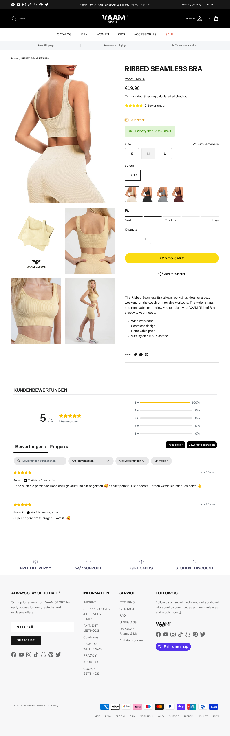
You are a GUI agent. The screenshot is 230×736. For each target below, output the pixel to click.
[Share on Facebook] (141, 354)
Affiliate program (131, 640)
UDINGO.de (128, 622)
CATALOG (64, 34)
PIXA (108, 716)
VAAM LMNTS (135, 79)
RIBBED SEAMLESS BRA (35, 58)
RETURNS (127, 602)
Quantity (131, 229)
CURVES (174, 716)
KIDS (121, 34)
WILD (161, 716)
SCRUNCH (146, 716)
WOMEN (103, 34)
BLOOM (120, 716)
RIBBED (188, 716)
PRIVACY (90, 655)
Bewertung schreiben (202, 444)
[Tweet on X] (135, 354)
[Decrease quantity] (129, 239)
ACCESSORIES (145, 34)
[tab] (59, 447)
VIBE (97, 716)
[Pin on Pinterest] (146, 354)
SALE (169, 34)
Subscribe (26, 640)
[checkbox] (161, 461)
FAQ (122, 615)
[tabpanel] (115, 492)
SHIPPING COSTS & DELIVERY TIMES (96, 614)
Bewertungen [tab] (30, 446)
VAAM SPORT (27, 705)
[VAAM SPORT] (115, 19)
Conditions (90, 637)
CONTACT (127, 609)
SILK (132, 716)
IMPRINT (89, 602)
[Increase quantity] (147, 239)
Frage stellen (175, 444)
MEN (84, 34)
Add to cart (172, 258)
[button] (167, 402)
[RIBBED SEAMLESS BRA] (132, 194)
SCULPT (203, 716)
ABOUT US (91, 662)
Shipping (150, 96)
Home (14, 58)
